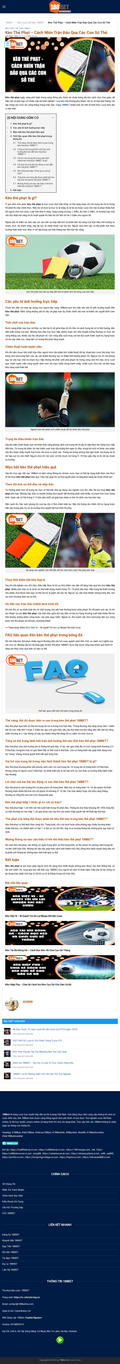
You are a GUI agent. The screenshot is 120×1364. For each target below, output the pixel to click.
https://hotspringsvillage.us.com (41, 1157)
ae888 (110, 1153)
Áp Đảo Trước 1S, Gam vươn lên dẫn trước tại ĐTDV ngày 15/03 (45, 1029)
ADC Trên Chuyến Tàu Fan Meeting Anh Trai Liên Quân (40, 1051)
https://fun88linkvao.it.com (23, 1149)
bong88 (37, 1153)
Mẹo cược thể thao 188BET (30, 22)
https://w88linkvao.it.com (52, 1149)
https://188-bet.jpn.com (78, 1149)
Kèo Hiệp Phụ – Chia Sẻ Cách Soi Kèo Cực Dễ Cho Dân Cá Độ (38, 984)
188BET (9, 22)
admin (35, 36)
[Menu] (4, 6)
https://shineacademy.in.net (85, 1153)
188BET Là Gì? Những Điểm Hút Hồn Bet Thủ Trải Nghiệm (42, 1074)
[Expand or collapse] (53, 117)
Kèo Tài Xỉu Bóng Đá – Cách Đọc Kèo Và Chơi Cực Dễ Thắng (37, 950)
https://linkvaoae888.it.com (96, 1157)
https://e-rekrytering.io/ (27, 1297)
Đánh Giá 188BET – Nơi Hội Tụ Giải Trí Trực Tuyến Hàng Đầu (43, 1063)
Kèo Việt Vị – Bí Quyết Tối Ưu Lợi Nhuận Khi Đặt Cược (33, 916)
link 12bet (97, 1149)
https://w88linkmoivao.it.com (17, 1153)
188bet (62, 1360)
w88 (103, 1153)
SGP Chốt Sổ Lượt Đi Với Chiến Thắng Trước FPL (37, 1040)
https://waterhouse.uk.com (56, 1153)
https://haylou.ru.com (70, 1157)
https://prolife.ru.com (13, 1157)
